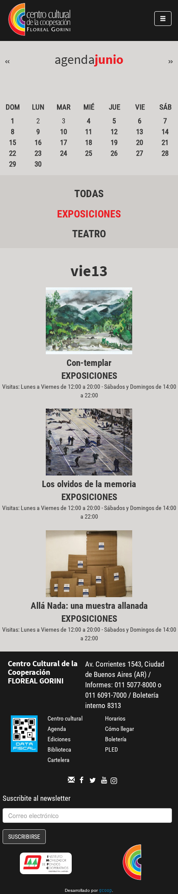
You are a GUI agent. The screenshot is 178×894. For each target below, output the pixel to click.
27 (139, 153)
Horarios (115, 718)
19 (114, 142)
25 (88, 153)
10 (63, 131)
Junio (109, 59)
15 (12, 142)
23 (38, 153)
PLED (111, 749)
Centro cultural (65, 718)
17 (63, 142)
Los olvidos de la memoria (89, 484)
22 (12, 153)
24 (63, 153)
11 (88, 131)
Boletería (116, 739)
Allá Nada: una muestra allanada (89, 606)
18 (88, 142)
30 (38, 164)
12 (114, 131)
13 (139, 131)
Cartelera (59, 760)
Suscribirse (24, 836)
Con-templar (89, 363)
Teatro (89, 234)
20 (139, 142)
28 (165, 153)
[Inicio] (39, 20)
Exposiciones (89, 214)
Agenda (57, 729)
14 (165, 131)
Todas (89, 194)
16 (38, 142)
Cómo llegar (119, 729)
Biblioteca (59, 749)
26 (114, 153)
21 (165, 142)
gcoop (105, 891)
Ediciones (59, 739)
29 (12, 164)
